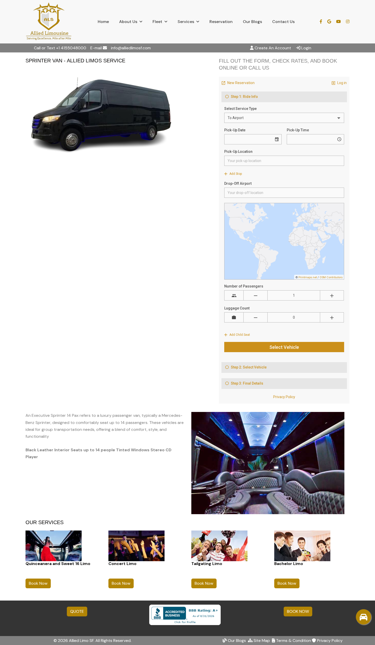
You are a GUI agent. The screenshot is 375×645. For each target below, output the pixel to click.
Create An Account (273, 48)
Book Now (38, 583)
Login (306, 48)
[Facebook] (323, 21)
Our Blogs (252, 21)
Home (103, 21)
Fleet (157, 21)
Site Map (261, 640)
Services (186, 21)
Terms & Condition (293, 640)
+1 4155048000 (71, 48)
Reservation (221, 21)
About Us (128, 21)
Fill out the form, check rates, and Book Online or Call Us (278, 64)
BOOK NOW (298, 611)
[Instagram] (347, 21)
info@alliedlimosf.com (131, 48)
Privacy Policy (329, 640)
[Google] (331, 21)
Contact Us (283, 21)
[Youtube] (338, 21)
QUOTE (77, 611)
